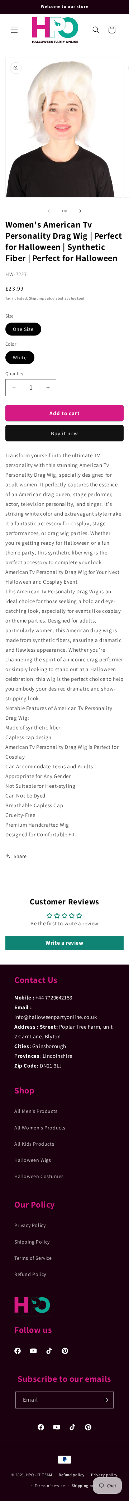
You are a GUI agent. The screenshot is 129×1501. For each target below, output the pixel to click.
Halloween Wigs (32, 1160)
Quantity (14, 373)
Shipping (36, 298)
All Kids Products (34, 1144)
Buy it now (64, 433)
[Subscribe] (105, 1400)
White (20, 357)
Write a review (64, 943)
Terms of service (50, 1485)
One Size (23, 329)
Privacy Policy (30, 1225)
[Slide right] (80, 211)
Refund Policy (30, 1274)
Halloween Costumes (39, 1176)
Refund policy (71, 1474)
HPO (30, 1474)
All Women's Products (40, 1127)
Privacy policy (104, 1474)
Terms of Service (33, 1258)
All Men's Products (36, 1111)
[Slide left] (49, 211)
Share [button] (20, 856)
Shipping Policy (32, 1242)
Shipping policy (86, 1485)
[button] (14, 30)
